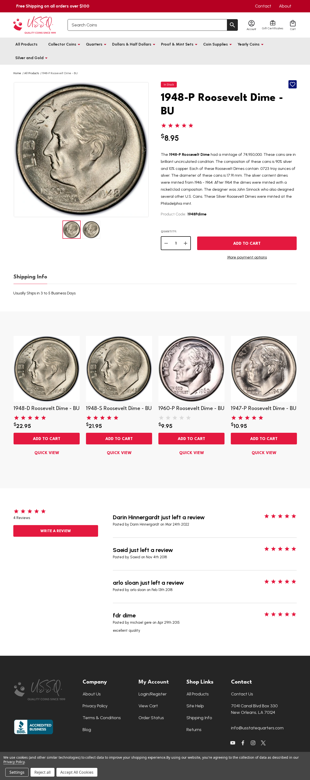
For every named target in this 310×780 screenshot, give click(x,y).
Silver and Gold (29, 57)
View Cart (148, 706)
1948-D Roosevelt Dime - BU (47, 408)
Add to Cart (247, 244)
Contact (263, 6)
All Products (26, 44)
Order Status (151, 717)
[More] (79, 44)
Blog (87, 729)
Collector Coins (62, 44)
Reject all (42, 772)
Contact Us (242, 694)
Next (144, 149)
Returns (194, 729)
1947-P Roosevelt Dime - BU (263, 408)
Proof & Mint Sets (177, 44)
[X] (243, 743)
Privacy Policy (95, 706)
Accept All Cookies (76, 772)
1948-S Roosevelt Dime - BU (119, 408)
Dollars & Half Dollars (131, 44)
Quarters (94, 44)
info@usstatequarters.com (257, 728)
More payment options (247, 257)
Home (17, 73)
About (285, 6)
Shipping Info (30, 277)
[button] (46, 689)
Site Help (195, 706)
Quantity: (169, 231)
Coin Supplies (215, 44)
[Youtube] (232, 743)
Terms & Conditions (102, 717)
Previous (18, 149)
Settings (16, 772)
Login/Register (153, 694)
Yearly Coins (249, 44)
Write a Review (55, 531)
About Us (92, 694)
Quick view (46, 453)
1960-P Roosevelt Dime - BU (191, 408)
